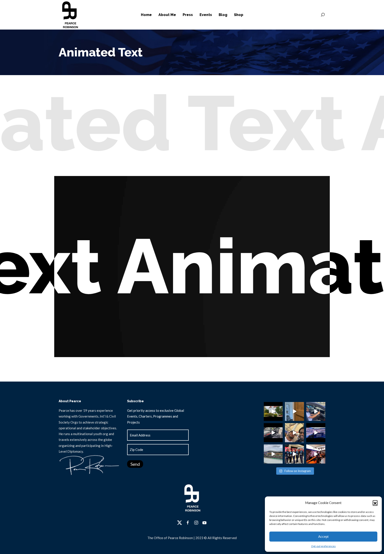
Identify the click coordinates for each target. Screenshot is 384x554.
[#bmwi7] (315, 411)
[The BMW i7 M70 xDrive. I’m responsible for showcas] (273, 432)
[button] (375, 502)
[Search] (322, 15)
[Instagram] (196, 522)
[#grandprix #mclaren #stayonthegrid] (315, 432)
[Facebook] (187, 522)
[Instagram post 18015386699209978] (273, 411)
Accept (323, 536)
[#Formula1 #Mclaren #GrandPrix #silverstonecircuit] (315, 454)
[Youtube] (204, 522)
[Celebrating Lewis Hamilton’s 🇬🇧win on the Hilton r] (294, 432)
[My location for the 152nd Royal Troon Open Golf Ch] (294, 411)
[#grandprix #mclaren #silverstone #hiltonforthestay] (294, 454)
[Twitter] (179, 522)
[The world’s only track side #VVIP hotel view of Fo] (273, 454)
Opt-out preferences (323, 546)
